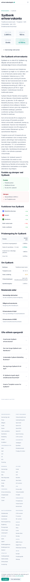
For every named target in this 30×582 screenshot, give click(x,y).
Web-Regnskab (5, 477)
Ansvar (3, 497)
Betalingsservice (5, 547)
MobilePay (4, 436)
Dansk (2, 428)
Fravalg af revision (20, 451)
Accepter (5, 579)
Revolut (18, 525)
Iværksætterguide (20, 420)
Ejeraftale (18, 445)
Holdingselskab (5, 556)
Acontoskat (4, 519)
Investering (4, 564)
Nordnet (18, 477)
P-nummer (18, 516)
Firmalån (18, 494)
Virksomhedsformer (21, 417)
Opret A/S (18, 425)
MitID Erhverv (19, 542)
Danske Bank (19, 533)
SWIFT (3, 541)
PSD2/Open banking (21, 547)
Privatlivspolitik (19, 556)
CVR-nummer (19, 436)
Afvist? (3, 439)
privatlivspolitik (20, 576)
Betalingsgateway (5, 544)
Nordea (18, 536)
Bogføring (3, 524)
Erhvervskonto (5, 10)
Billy (2, 474)
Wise (17, 527)
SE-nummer (19, 519)
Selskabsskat (4, 513)
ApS (2, 451)
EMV (2, 448)
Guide (17, 469)
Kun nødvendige (15, 579)
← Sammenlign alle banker (11, 50)
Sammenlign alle (5, 417)
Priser (2, 420)
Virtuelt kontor (19, 503)
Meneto (3, 480)
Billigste (3, 422)
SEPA (2, 538)
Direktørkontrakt (20, 448)
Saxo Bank (18, 480)
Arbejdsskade (4, 494)
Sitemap (18, 559)
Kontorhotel (19, 506)
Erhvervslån (19, 489)
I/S (2, 456)
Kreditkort (3, 442)
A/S (2, 453)
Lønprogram (4, 533)
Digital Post (18, 544)
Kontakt (18, 553)
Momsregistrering (5, 521)
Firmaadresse (19, 500)
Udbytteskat (4, 516)
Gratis (2, 425)
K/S (2, 459)
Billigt (2, 486)
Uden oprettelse (5, 431)
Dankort (3, 550)
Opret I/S (18, 431)
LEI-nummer (19, 483)
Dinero (3, 472)
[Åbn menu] (27, 2)
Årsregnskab (4, 527)
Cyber (2, 500)
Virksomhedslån (20, 492)
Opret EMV (18, 428)
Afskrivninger (4, 530)
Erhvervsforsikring (6, 492)
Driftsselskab (4, 561)
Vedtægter (18, 442)
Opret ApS (18, 422)
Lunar (17, 530)
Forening (3, 462)
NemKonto (4, 434)
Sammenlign (4, 469)
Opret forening (19, 434)
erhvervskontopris (8, 2)
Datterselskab (4, 558)
